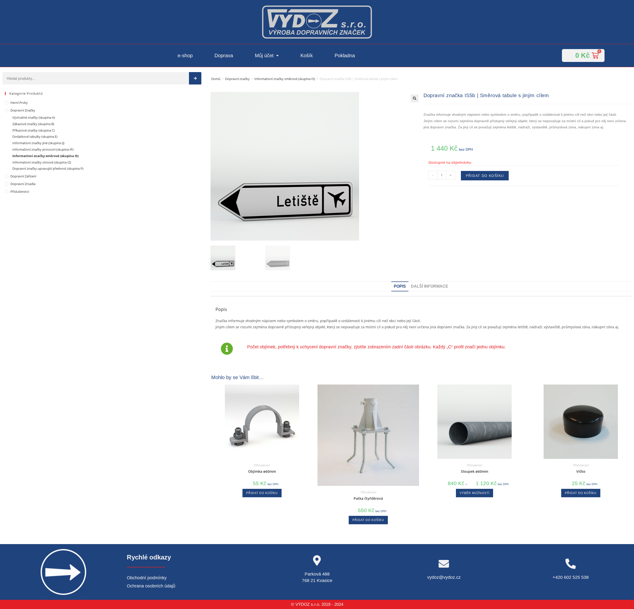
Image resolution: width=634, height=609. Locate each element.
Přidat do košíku (485, 176)
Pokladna (345, 55)
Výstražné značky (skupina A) (33, 117)
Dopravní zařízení (23, 176)
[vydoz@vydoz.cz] (444, 563)
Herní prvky (19, 102)
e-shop (185, 55)
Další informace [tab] (429, 286)
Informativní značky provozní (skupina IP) (43, 149)
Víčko (580, 471)
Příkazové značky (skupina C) (33, 130)
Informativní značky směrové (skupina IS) (284, 79)
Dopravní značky (237, 79)
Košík (306, 55)
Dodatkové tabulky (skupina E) (34, 136)
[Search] (195, 78)
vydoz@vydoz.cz (444, 577)
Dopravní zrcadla (22, 184)
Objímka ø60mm (262, 471)
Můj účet (264, 55)
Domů (215, 79)
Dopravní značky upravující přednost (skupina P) (47, 168)
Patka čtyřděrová (368, 498)
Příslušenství (19, 191)
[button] (415, 98)
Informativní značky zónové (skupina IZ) (41, 162)
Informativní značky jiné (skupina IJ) (38, 143)
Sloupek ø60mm (474, 471)
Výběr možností (474, 493)
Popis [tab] (400, 286)
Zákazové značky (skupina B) (33, 124)
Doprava (223, 55)
